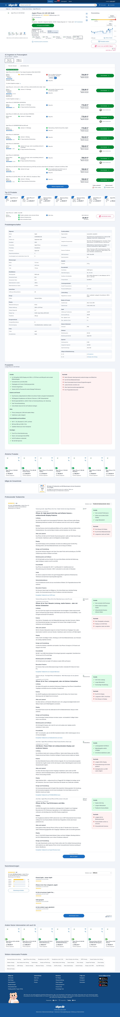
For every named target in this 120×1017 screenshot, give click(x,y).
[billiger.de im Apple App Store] (104, 978)
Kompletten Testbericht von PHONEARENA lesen (48, 795)
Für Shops (58, 977)
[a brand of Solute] (110, 1)
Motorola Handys (11, 968)
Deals (57, 1)
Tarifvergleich (64, 1)
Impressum (57, 1011)
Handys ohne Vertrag (27, 8)
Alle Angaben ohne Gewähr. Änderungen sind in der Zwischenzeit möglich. (81, 994)
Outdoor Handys (10, 962)
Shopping (50, 1)
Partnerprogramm (60, 984)
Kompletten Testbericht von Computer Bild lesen (47, 671)
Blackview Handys (40, 965)
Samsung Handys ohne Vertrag (14, 959)
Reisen (70, 1)
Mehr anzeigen (74, 856)
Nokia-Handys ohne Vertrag (59, 962)
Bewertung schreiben (18, 890)
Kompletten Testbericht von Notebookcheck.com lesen (49, 737)
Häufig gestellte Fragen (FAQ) (15, 989)
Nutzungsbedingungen (65, 1011)
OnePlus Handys (57, 965)
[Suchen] (95, 5)
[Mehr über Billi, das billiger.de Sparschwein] (14, 997)
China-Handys (101, 962)
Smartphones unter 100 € (43, 959)
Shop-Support (59, 982)
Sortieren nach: (88, 503)
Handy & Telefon (15, 8)
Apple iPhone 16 (36, 8)
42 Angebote (43, 25)
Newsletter (82, 982)
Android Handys (79, 965)
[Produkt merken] (86, 13)
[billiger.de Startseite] (12, 5)
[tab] (9, 61)
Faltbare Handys (10, 965)
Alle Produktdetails (79, 21)
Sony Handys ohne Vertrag (23, 962)
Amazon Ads (59, 986)
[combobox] (58, 5)
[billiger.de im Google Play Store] (104, 982)
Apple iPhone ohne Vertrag (29, 959)
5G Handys (48, 965)
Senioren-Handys (29, 965)
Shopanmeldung (60, 980)
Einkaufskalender (12, 986)
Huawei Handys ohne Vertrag (96, 959)
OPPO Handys (84, 959)
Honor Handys (80, 962)
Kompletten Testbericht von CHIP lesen (45, 595)
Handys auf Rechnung (45, 962)
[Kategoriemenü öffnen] (6, 5)
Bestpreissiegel (12, 984)
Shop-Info (50, 80)
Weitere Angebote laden (58, 186)
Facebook (82, 980)
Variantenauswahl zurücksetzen (41, 41)
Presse (36, 982)
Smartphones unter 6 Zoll (57, 959)
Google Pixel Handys (90, 962)
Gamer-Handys (70, 962)
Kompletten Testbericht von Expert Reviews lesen (48, 850)
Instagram (82, 977)
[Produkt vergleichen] (86, 17)
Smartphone (38, 17)
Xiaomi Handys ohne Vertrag (72, 959)
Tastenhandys (34, 962)
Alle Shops (10, 980)
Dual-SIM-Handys (100, 965)
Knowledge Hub (60, 989)
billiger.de (8, 8)
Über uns (36, 977)
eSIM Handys (20, 965)
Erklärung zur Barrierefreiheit (77, 1011)
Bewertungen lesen (74, 915)
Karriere (36, 980)
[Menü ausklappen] (20, 9)
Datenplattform (11, 982)
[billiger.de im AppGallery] (104, 985)
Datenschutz (39, 1011)
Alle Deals (10, 977)
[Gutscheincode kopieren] (55, 78)
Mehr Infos (50, 215)
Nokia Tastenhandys (68, 965)
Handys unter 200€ (89, 965)
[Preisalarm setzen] (86, 20)
